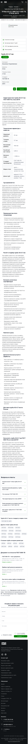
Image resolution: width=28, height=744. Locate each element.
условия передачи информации (21, 656)
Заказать (22, 89)
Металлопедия (4, 723)
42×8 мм (4, 553)
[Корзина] (22, 2)
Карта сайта (3, 735)
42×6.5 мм (17, 550)
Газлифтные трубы (5, 692)
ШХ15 (3, 83)
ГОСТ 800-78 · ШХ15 (6, 537)
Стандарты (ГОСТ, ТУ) (6, 721)
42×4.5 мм (18, 547)
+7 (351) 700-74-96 (8, 741)
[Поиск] (26, 2)
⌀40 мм (9, 563)
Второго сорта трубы (6, 688)
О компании (4, 716)
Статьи (2, 718)
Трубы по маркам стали (6, 711)
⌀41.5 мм (21, 563)
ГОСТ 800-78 (5, 78)
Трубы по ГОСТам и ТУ (6, 713)
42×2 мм (4, 544)
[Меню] (1, 2)
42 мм (3, 68)
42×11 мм (17, 553)
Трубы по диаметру (5, 708)
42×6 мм (10, 550)
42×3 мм (18, 544)
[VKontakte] (2, 677)
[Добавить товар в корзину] (14, 89)
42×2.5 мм (10, 544)
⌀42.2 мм (4, 566)
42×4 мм (11, 547)
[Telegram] (5, 677)
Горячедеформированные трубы (8, 697)
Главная (11, 6)
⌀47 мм (16, 566)
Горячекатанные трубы (6, 700)
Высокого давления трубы (7, 690)
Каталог (16, 6)
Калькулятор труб (5, 728)
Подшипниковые (13, 63)
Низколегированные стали (12, 615)
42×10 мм (10, 553)
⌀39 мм (3, 563)
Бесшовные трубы (5, 683)
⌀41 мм (15, 563)
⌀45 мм (10, 566)
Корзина (3, 733)
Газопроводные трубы (6, 695)
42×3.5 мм (4, 547)
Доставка (3, 725)
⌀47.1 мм (22, 566)
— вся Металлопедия (14, 616)
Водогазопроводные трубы (7, 685)
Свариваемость (5, 616)
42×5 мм (4, 550)
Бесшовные (5, 63)
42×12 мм (4, 556)
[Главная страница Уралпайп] (5, 2)
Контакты (3, 730)
